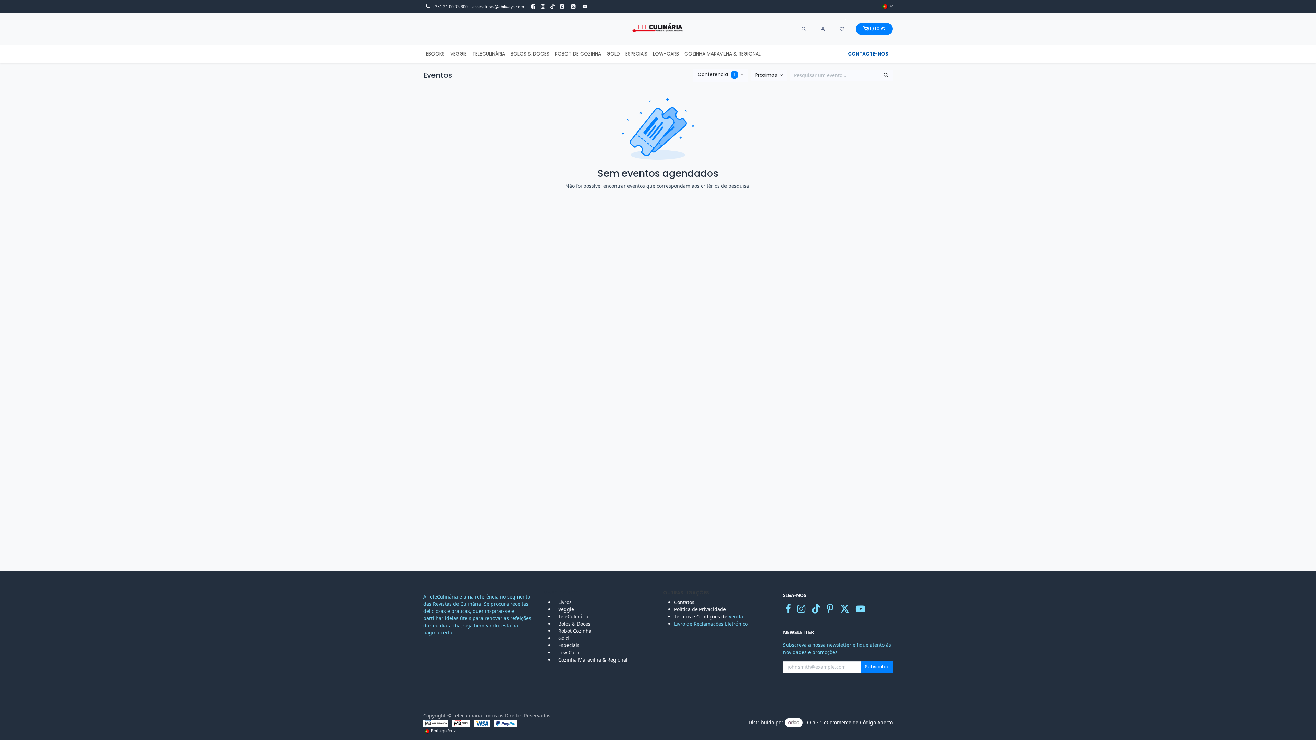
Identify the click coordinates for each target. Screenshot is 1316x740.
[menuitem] (435, 54)
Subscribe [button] (876, 666)
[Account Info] (822, 29)
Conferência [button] (716, 74)
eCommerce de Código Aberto (858, 722)
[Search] (803, 29)
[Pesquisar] (886, 75)
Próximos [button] (766, 75)
